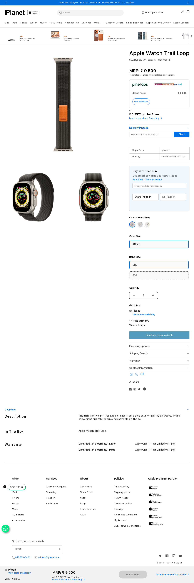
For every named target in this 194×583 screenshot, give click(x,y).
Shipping (147, 75)
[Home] (15, 12)
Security (118, 509)
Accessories (18, 520)
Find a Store (86, 492)
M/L (135, 264)
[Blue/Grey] (140, 224)
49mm (136, 244)
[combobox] (90, 12)
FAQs (83, 514)
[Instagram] (136, 390)
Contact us (86, 486)
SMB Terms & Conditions (127, 526)
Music (15, 509)
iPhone (16, 498)
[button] (7, 23)
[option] (25, 35)
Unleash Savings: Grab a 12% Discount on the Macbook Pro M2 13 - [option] (97, 3)
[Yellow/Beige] (147, 224)
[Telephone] (137, 375)
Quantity (134, 288)
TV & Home (18, 514)
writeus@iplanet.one (49, 557)
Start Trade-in (143, 196)
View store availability (144, 314)
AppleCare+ (52, 503)
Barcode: (152, 60)
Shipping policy (122, 492)
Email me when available (159, 335)
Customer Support (56, 486)
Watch (15, 503)
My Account (120, 520)
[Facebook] (131, 390)
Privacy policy (121, 486)
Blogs (83, 503)
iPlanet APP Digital (173, 563)
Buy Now (129, 3)
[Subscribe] (58, 549)
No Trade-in (168, 197)
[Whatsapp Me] (132, 375)
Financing (51, 492)
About (83, 498)
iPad (14, 492)
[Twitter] (140, 390)
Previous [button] (6, 2)
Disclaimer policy (123, 503)
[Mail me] (142, 375)
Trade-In (50, 498)
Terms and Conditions (125, 514)
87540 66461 (22, 557)
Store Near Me (88, 509)
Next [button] (187, 2)
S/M (134, 275)
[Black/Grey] (132, 224)
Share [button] (136, 382)
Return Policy (121, 498)
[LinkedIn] (145, 390)
